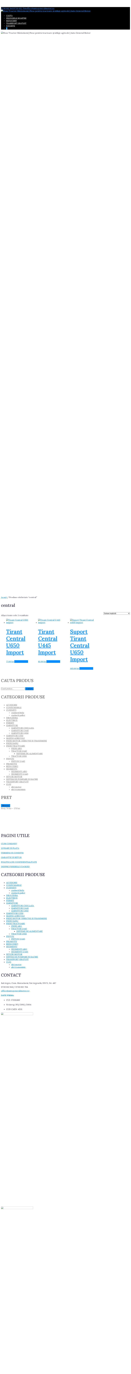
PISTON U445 (18, 761)
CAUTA (9, 15)
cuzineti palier (18, 715)
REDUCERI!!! (11, 21)
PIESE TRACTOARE (15, 746)
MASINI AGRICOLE (15, 738)
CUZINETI (11, 710)
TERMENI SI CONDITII (12, 852)
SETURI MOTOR (14, 776)
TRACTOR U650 (19, 756)
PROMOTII (11, 764)
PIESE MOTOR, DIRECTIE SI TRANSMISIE (26, 740)
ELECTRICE (12, 720)
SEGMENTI (11, 769)
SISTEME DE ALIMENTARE (29, 753)
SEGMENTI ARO (19, 771)
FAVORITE (10, 26)
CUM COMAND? (9, 843)
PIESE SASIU (12, 743)
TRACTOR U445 (19, 751)
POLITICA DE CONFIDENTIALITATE (19, 862)
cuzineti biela (17, 712)
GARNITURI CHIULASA (22, 728)
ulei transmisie (18, 789)
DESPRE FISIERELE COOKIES (15, 866)
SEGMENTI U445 (19, 774)
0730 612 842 (7, 8)
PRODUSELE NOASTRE (16, 18)
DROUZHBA (12, 717)
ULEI (8, 784)
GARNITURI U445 (20, 730)
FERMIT (10, 723)
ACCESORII (11, 705)
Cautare (29, 689)
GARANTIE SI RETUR (11, 857)
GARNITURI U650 (20, 733)
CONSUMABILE (13, 707)
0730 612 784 (20, 8)
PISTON (10, 758)
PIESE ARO (16, 748)
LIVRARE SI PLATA (10, 848)
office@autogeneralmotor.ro (40, 8)
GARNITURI (12, 725)
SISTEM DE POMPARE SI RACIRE (22, 779)
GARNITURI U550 (14, 735)
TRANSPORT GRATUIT (16, 23)
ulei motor (16, 787)
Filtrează (5, 806)
